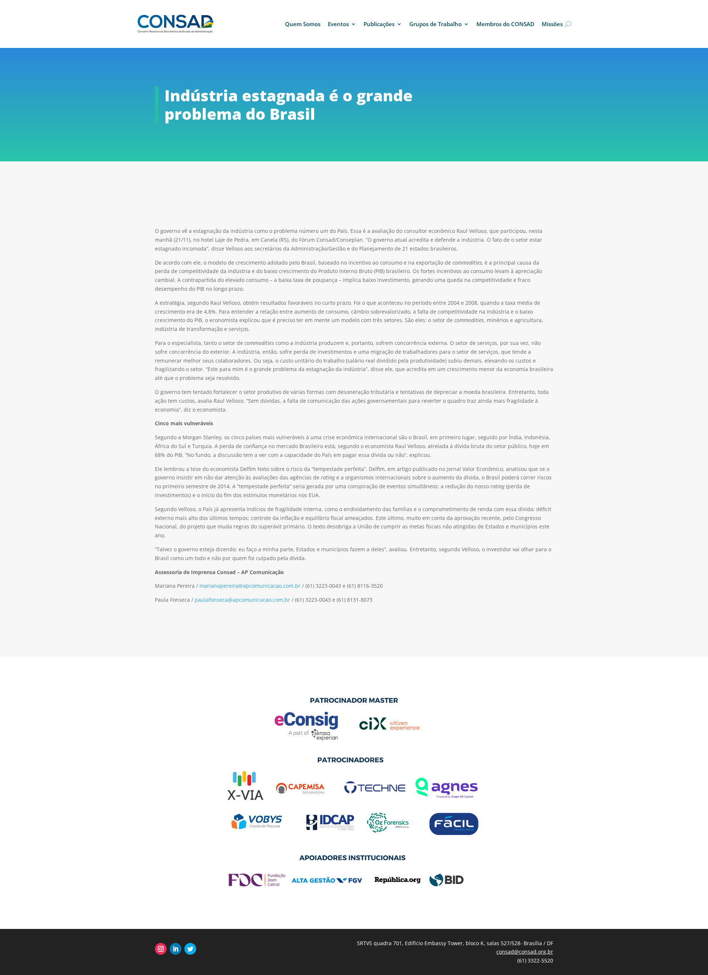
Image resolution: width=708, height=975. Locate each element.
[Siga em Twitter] (190, 949)
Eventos (338, 24)
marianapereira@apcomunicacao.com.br (250, 585)
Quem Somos (302, 24)
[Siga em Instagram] (161, 949)
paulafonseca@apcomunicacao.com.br (242, 599)
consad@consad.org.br (524, 951)
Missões (552, 24)
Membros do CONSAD (505, 24)
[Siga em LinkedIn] (175, 949)
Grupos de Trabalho (435, 24)
